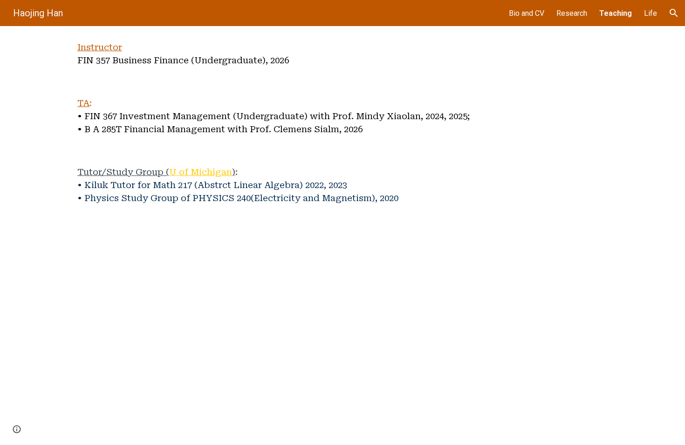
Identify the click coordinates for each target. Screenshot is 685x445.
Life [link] (650, 13)
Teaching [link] (615, 13)
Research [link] (571, 13)
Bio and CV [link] (526, 13)
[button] (674, 13)
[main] (251, 54)
